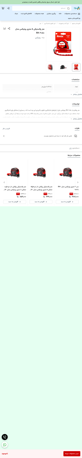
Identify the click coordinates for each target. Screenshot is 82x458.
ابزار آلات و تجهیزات (64, 24)
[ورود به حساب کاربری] (8, 8)
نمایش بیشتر (77, 94)
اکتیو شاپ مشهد (76, 24)
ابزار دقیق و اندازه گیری (50, 24)
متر (40, 24)
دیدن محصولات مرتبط (72, 454)
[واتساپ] (5, 445)
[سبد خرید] (3, 8)
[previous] (77, 182)
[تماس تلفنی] (5, 437)
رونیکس (38, 37)
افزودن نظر (6, 128)
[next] (4, 182)
